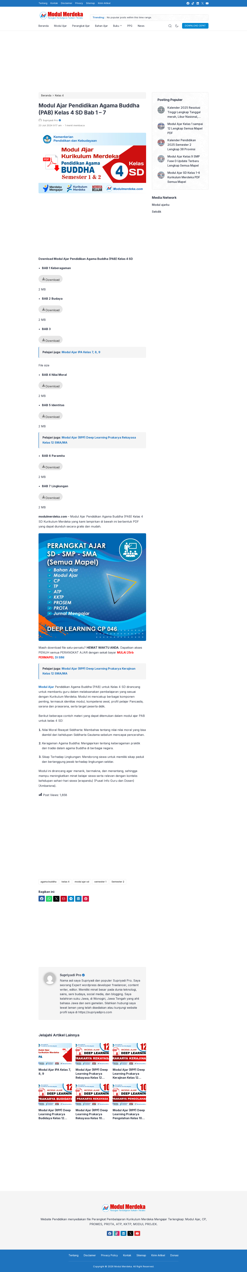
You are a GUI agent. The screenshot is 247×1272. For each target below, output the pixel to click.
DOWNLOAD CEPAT (195, 25)
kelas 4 (65, 881)
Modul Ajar (60, 25)
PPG (129, 25)
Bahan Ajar (101, 25)
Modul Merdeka (123, 1266)
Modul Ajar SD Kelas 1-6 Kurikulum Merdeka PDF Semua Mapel (183, 177)
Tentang (43, 3)
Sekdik (156, 211)
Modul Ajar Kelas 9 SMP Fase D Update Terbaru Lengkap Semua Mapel (183, 161)
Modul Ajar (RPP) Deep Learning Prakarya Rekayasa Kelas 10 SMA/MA (92, 1114)
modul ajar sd (82, 881)
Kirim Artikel (104, 3)
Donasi (174, 1255)
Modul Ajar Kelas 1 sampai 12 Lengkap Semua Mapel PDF (185, 128)
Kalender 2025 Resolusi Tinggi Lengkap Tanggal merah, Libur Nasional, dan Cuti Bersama (184, 112)
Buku (116, 25)
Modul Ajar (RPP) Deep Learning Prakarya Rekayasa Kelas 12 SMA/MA (92, 1074)
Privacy (79, 3)
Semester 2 (118, 881)
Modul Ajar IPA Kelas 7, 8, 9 (81, 352)
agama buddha (48, 881)
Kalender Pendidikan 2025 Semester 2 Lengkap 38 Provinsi (181, 144)
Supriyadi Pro (70, 975)
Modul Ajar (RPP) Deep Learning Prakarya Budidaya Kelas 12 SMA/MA (55, 1114)
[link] (187, 3)
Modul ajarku (160, 205)
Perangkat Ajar (81, 25)
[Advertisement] (123, 61)
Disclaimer (66, 3)
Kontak (54, 3)
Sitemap (90, 3)
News (141, 25)
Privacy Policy (109, 1255)
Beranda (44, 25)
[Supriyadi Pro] (52, 983)
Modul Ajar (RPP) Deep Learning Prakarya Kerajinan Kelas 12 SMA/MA (129, 1074)
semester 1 (100, 881)
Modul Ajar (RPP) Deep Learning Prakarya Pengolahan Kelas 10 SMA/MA (129, 1114)
